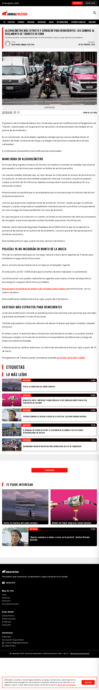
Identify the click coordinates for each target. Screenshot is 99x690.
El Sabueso (6, 615)
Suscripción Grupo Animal (13, 633)
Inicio (4, 588)
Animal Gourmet (9, 612)
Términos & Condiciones (79, 647)
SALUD (51, 22)
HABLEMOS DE (93, 22)
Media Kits (10, 576)
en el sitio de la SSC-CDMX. (71, 357)
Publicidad (6, 630)
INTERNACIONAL (62, 22)
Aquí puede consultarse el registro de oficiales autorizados (34, 288)
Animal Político (8, 609)
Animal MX (6, 618)
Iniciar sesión (90, 3)
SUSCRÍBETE (77, 3)
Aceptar (88, 682)
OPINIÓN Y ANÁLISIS (78, 22)
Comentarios (49, 463)
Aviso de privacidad (10, 597)
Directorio (6, 594)
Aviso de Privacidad (66, 685)
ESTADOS (21, 22)
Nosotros (6, 591)
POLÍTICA (11, 22)
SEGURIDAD (42, 22)
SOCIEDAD (30, 22)
